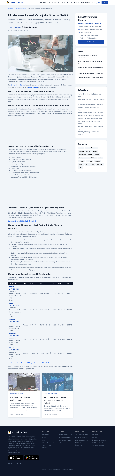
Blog (93, 2)
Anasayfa (43, 2)
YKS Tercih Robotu (98, 443)
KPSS (68, 2)
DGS (55, 2)
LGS (62, 2)
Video (100, 157)
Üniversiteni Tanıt (17, 2)
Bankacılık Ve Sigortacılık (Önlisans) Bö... (91, 115)
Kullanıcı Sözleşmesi (48, 443)
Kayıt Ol (105, 2)
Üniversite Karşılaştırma (99, 440)
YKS (49, 2)
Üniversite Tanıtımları (98, 445)
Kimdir (88, 164)
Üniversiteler (82, 154)
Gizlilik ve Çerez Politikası (46, 446)
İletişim (44, 437)
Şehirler (81, 148)
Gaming (88, 151)
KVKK (43, 440)
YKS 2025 (89, 161)
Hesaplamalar (85, 2)
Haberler (97, 161)
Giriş (98, 2)
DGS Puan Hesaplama (81, 437)
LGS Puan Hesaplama (81, 440)
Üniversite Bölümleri (20, 8)
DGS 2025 (81, 161)
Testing (81, 157)
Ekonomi (81, 164)
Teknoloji (96, 154)
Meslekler (100, 164)
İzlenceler (94, 148)
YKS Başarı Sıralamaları (65, 434)
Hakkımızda (45, 434)
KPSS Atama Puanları (65, 437)
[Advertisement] (40, 130)
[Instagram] (9, 463)
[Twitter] (11, 463)
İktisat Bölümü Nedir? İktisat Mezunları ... (91, 113)
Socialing (81, 151)
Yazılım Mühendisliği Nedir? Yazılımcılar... (91, 73)
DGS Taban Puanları (64, 443)
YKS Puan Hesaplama (81, 434)
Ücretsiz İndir (91, 41)
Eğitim (90, 154)
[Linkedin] (20, 463)
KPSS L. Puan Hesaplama (79, 444)
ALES (75, 2)
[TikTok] (14, 463)
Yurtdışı (95, 151)
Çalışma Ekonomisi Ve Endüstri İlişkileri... (91, 118)
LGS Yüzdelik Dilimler (65, 440)
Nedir (87, 148)
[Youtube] (17, 463)
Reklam (94, 437)
